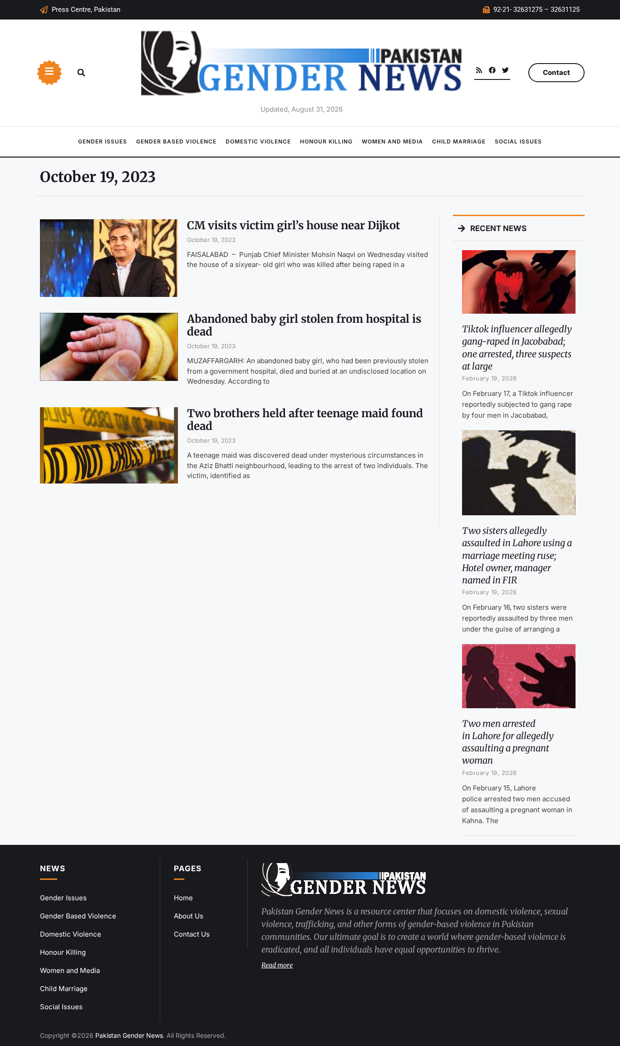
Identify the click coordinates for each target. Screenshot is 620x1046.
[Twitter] (505, 70)
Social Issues (518, 141)
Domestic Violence (258, 141)
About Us (188, 916)
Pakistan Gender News (129, 1035)
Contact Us (192, 934)
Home (183, 897)
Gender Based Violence (176, 141)
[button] (81, 73)
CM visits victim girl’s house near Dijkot (293, 225)
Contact (556, 72)
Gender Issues (102, 141)
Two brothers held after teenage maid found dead (305, 420)
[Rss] (479, 70)
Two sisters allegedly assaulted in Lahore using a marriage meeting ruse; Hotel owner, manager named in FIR (517, 555)
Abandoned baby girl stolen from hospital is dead (304, 325)
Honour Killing (326, 141)
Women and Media (392, 141)
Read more (277, 965)
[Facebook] (492, 70)
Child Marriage (459, 141)
